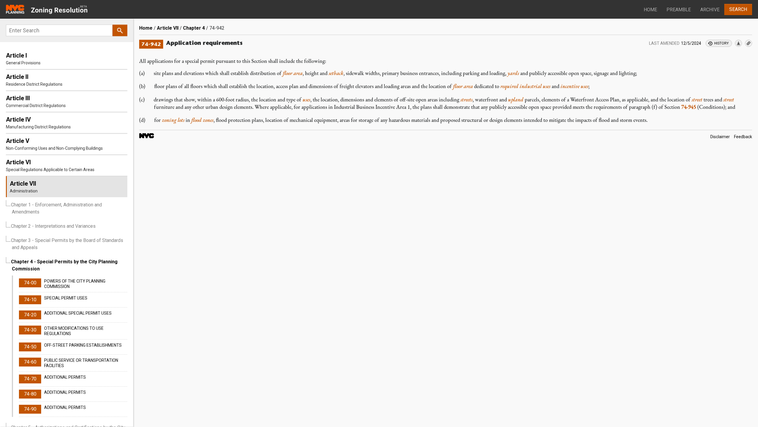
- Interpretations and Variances (53, 226)
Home (650, 9)
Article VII (168, 28)
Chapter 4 (194, 28)
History (721, 43)
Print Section (738, 43)
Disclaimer (720, 136)
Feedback (743, 136)
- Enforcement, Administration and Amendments (56, 208)
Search (738, 9)
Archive (710, 9)
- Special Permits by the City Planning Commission (64, 265)
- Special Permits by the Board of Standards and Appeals (67, 244)
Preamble (679, 9)
